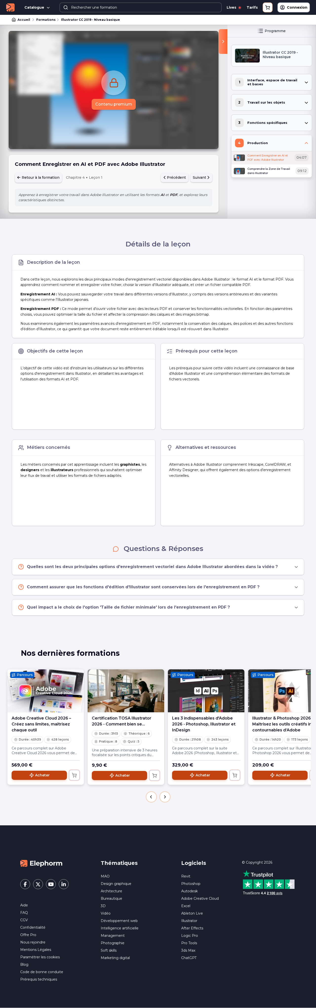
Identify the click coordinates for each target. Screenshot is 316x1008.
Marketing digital (115, 958)
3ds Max (188, 950)
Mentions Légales (35, 949)
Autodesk (189, 891)
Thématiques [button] (119, 863)
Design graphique (116, 883)
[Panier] (268, 7)
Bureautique (111, 898)
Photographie (112, 943)
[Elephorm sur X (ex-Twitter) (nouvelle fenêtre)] (38, 884)
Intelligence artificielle (119, 928)
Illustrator (189, 921)
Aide (24, 905)
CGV (24, 920)
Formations (46, 20)
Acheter (42, 775)
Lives (232, 7)
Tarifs (252, 7)
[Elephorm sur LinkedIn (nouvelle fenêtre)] (64, 884)
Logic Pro (189, 935)
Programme (275, 31)
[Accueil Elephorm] (41, 863)
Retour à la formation (40, 177)
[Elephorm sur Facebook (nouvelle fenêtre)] (25, 884)
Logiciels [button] (193, 863)
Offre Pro (28, 935)
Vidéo (106, 913)
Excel (185, 906)
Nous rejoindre (32, 942)
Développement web (119, 921)
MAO (105, 876)
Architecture (111, 891)
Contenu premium (113, 104)
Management (113, 935)
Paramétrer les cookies (40, 957)
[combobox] (140, 7)
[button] (151, 797)
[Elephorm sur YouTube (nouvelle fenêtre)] (51, 884)
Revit (185, 876)
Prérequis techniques (38, 979)
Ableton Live (192, 913)
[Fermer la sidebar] (223, 41)
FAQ (24, 912)
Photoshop (190, 883)
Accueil (24, 20)
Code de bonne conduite (41, 972)
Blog (24, 964)
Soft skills (109, 950)
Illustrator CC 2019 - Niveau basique (90, 20)
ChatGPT (189, 958)
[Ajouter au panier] (74, 775)
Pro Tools (189, 943)
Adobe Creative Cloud (200, 898)
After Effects (192, 928)
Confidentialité (32, 927)
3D (103, 906)
